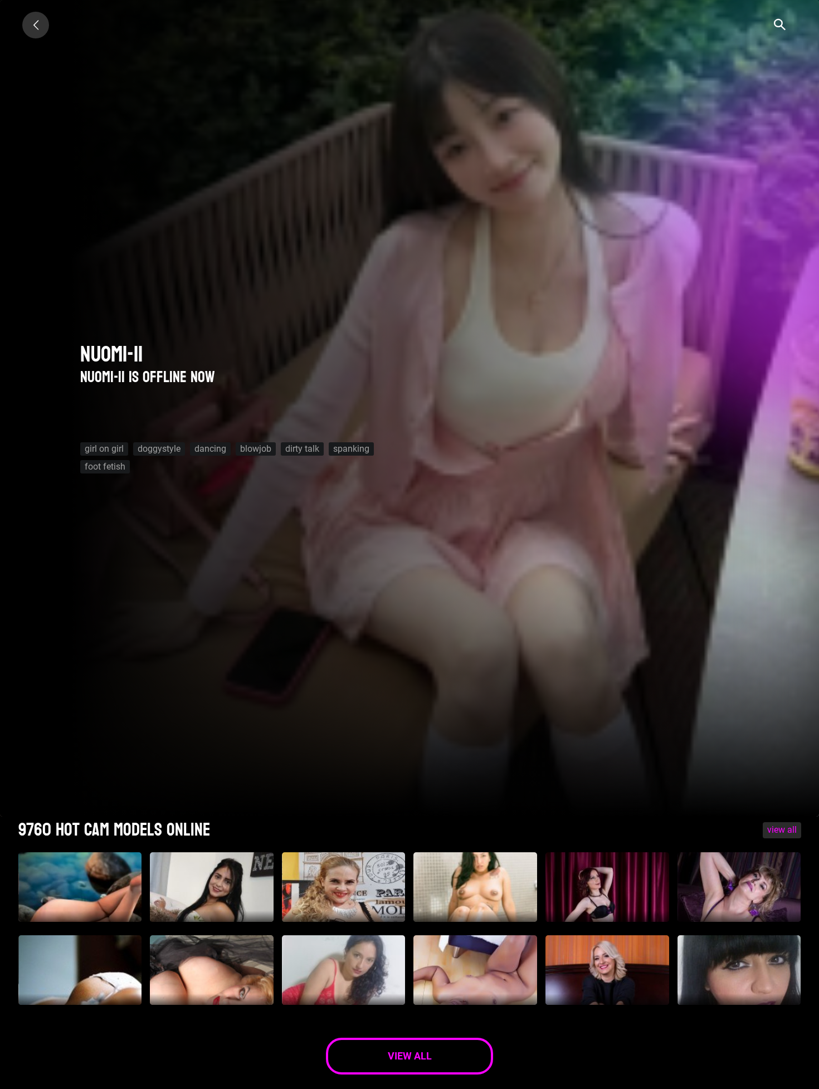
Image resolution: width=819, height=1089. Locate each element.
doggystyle (159, 448)
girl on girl (104, 448)
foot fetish (105, 466)
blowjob (255, 448)
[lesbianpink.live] (35, 25)
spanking (351, 448)
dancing (210, 448)
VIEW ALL (782, 829)
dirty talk (302, 448)
